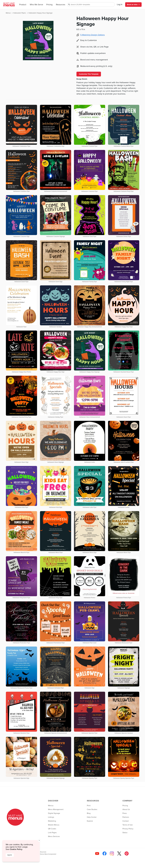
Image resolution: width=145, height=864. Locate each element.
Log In (119, 5)
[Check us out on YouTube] (97, 853)
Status (124, 832)
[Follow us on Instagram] (112, 853)
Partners (125, 817)
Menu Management (55, 809)
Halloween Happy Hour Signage (40, 13)
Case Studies (92, 809)
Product (22, 5)
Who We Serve (36, 5)
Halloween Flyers (19, 13)
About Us (126, 809)
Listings (51, 817)
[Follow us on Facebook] (104, 853)
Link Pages (52, 832)
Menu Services (54, 836)
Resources (60, 5)
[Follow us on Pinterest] (126, 853)
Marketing (52, 821)
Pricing (49, 5)
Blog (89, 813)
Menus (8, 13)
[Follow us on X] (119, 853)
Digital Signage (54, 813)
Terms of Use (127, 825)
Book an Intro (132, 5)
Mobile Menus (53, 825)
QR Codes (52, 829)
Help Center (92, 817)
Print (89, 805)
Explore (90, 821)
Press (124, 813)
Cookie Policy (16, 849)
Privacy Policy (127, 829)
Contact (125, 821)
